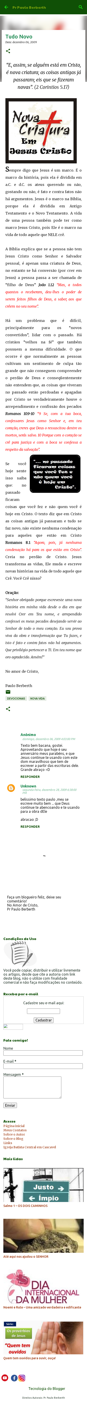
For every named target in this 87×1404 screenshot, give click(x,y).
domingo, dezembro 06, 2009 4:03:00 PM (48, 738)
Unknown (28, 786)
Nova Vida (37, 698)
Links (7, 1143)
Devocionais (16, 698)
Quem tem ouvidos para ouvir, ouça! (29, 1358)
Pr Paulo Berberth (29, 7)
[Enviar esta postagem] (8, 693)
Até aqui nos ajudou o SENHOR (25, 1256)
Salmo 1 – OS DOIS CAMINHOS (25, 1206)
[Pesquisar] (80, 7)
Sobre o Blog (13, 1139)
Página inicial (14, 1126)
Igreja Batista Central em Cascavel (29, 1147)
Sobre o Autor (14, 1134)
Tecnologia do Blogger (46, 1389)
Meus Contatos (15, 1130)
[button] (8, 51)
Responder (30, 777)
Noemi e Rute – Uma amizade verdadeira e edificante (42, 1307)
